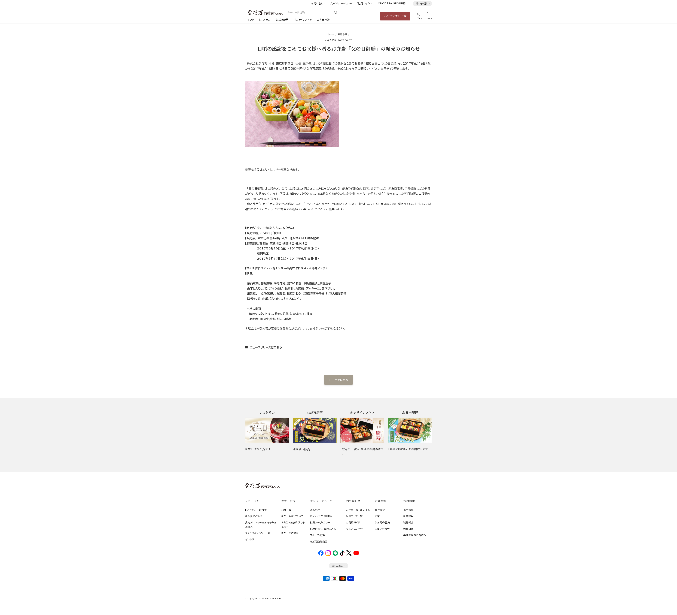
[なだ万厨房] (315, 430)
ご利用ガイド (353, 522)
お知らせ (342, 34)
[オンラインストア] (362, 430)
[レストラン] (267, 430)
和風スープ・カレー (320, 522)
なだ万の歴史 (382, 522)
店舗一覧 (286, 510)
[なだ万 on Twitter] (349, 555)
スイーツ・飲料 (317, 535)
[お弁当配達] (410, 430)
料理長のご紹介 (254, 516)
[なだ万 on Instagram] (328, 555)
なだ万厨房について (292, 516)
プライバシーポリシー (340, 3)
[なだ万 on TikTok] (342, 555)
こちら (278, 347)
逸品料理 (315, 510)
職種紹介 (408, 522)
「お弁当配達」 (311, 238)
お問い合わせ (318, 3)
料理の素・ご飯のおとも (323, 529)
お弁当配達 (323, 20)
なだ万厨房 (282, 20)
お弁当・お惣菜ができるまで (293, 524)
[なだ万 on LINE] (335, 555)
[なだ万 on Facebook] (321, 555)
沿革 (377, 516)
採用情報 (408, 510)
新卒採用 (408, 516)
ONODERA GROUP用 (392, 3)
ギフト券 (249, 539)
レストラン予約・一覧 (395, 16)
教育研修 (408, 529)
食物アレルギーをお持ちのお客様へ (260, 524)
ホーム (331, 34)
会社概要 (380, 510)
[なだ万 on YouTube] (356, 554)
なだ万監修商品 (319, 541)
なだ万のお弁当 (290, 533)
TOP (251, 20)
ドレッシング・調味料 (321, 516)
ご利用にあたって (364, 3)
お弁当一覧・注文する (358, 510)
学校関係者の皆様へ (414, 535)
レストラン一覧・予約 (256, 510)
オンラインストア (303, 20)
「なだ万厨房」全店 (268, 238)
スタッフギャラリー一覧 (257, 533)
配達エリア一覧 (354, 516)
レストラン (264, 20)
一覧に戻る (341, 379)
